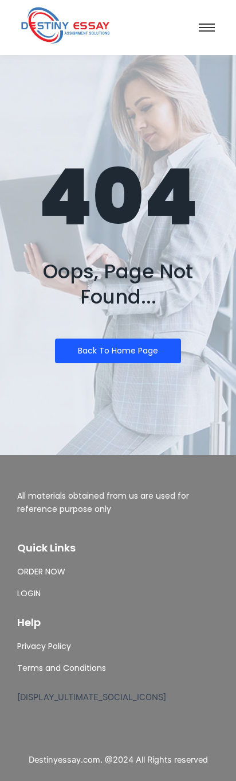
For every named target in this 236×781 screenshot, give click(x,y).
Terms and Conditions (61, 668)
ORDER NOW (41, 571)
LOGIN (29, 593)
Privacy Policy (44, 646)
